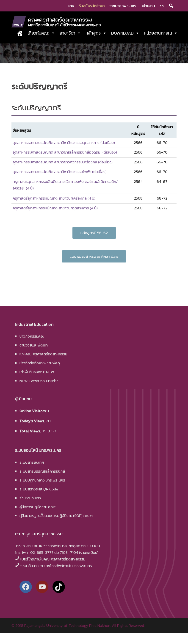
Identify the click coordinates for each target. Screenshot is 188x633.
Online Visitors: (33, 411)
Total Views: (30, 431)
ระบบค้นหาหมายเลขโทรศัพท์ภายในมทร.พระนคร (56, 566)
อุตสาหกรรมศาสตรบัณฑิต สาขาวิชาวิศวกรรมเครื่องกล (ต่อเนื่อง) (63, 162)
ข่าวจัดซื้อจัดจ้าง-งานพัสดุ (39, 363)
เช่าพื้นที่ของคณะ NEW (36, 372)
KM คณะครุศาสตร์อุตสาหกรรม (43, 354)
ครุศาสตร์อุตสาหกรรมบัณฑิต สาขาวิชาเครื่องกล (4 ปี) (54, 198)
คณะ (70, 5)
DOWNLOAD (122, 33)
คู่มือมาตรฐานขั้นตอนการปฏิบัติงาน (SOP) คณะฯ (56, 516)
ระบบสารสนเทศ (31, 462)
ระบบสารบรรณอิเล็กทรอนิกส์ (42, 471)
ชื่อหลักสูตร (22, 130)
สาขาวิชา (67, 33)
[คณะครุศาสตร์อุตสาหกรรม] (57, 21)
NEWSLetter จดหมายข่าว (38, 381)
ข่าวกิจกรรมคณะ (32, 336)
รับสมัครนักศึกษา (92, 5)
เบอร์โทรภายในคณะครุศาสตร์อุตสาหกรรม (52, 559)
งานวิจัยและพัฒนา (33, 345)
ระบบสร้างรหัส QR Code (38, 489)
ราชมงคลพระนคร (122, 5)
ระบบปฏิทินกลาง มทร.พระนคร (42, 480)
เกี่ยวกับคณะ (38, 33)
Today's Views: (32, 421)
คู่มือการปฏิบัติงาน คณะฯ (38, 507)
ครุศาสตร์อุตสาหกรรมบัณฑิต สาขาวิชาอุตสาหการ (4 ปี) (55, 208)
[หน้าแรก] (19, 33)
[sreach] (171, 5)
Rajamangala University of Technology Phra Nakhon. (67, 625)
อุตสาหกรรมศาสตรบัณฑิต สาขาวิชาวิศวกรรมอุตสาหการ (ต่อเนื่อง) (64, 143)
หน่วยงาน (148, 5)
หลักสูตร (93, 33)
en (162, 5)
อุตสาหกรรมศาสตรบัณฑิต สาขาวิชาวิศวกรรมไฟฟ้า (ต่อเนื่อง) (60, 172)
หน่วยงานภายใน (158, 33)
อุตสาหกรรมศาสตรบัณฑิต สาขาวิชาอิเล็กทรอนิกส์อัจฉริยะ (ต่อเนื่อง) (65, 152)
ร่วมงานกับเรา (30, 498)
